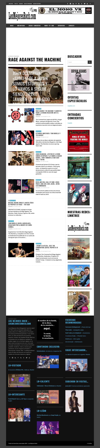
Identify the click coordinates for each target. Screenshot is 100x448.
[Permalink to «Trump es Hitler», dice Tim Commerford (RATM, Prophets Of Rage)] (21, 250)
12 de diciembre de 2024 (45, 116)
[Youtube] (87, 3)
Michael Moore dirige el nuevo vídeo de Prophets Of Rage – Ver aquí (21, 203)
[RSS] (78, 3)
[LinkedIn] (73, 3)
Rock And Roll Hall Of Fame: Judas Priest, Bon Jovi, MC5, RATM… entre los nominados (48, 184)
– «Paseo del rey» (78, 327)
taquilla (70, 123)
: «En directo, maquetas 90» (49, 351)
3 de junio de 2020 (44, 161)
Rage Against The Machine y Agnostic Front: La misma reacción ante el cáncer (49, 113)
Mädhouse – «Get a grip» (72, 339)
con (44, 415)
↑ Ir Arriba (89, 443)
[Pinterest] (76, 3)
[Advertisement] (50, 41)
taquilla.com (71, 106)
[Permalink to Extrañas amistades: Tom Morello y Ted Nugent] (21, 137)
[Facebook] (67, 3)
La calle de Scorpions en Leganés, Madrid (77, 354)
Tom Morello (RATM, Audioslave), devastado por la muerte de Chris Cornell (20, 225)
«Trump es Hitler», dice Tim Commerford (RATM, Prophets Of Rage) (47, 247)
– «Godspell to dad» (74, 330)
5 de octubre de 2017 (44, 187)
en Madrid (49, 386)
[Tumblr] (81, 3)
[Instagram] (70, 3)
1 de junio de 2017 (17, 206)
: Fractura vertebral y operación (77, 386)
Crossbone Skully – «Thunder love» (75, 336)
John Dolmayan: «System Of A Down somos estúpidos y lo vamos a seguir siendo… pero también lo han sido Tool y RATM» (49, 157)
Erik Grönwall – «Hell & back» (74, 342)
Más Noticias (38, 108)
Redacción (38, 116)
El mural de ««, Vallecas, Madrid (21, 370)
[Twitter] (84, 3)
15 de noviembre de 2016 (45, 251)
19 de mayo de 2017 (17, 228)
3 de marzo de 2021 (44, 137)
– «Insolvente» (77, 333)
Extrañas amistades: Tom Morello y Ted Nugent (48, 134)
